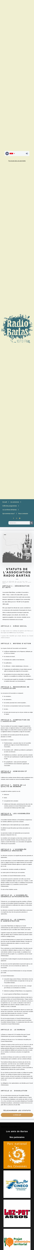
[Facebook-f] (13, 518)
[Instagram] (16, 518)
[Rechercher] (31, 523)
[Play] (7, 153)
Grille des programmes (9, 506)
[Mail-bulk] (20, 518)
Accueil (4, 502)
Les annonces (14, 502)
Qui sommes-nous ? (8, 513)
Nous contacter (23, 513)
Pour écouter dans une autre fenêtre (17, 160)
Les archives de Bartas (9, 510)
